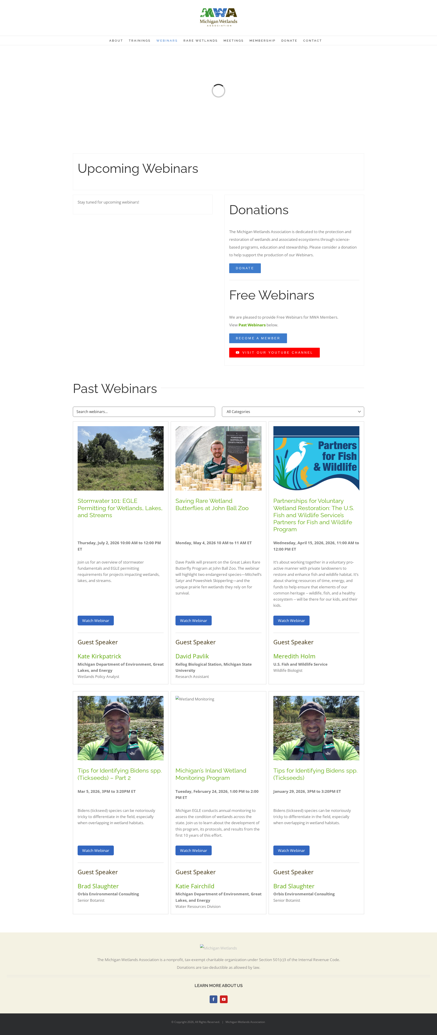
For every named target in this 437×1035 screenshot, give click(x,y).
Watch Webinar (95, 620)
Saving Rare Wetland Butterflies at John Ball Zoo (212, 504)
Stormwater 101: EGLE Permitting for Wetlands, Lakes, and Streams (120, 507)
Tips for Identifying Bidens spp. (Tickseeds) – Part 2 (120, 774)
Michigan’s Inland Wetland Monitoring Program (210, 774)
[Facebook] (213, 999)
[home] (218, 948)
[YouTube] (224, 999)
